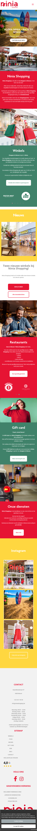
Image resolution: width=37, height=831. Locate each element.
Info (10, 751)
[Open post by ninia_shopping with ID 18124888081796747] (18, 604)
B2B (11, 748)
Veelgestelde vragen (11, 758)
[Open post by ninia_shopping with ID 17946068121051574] (18, 574)
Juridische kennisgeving (12, 795)
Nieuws (10, 742)
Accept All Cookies (18, 826)
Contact (10, 754)
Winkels (10, 736)
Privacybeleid (12, 801)
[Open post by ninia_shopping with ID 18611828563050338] (18, 634)
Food (10, 739)
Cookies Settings (18, 821)
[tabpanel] (18, 28)
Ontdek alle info (18, 40)
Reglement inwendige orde (12, 792)
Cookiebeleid (12, 798)
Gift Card (11, 745)
